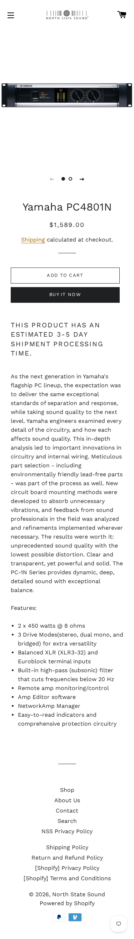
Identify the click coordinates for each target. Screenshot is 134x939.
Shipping (33, 239)
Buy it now (65, 294)
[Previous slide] (52, 179)
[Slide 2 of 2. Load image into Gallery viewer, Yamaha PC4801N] (70, 178)
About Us (67, 800)
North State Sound (78, 894)
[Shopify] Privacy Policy (67, 868)
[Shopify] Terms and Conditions (67, 878)
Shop (67, 790)
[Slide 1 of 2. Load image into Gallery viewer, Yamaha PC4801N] (63, 178)
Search (67, 821)
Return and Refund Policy (67, 857)
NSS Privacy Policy (67, 831)
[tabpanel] (67, 95)
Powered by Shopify (67, 903)
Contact (67, 810)
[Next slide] (82, 179)
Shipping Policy (67, 847)
